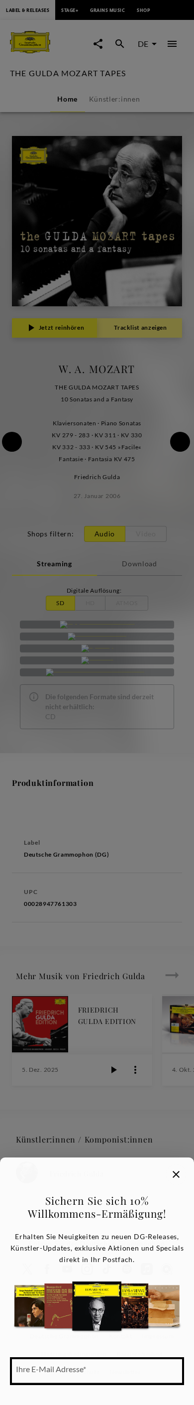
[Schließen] (176, 1174)
